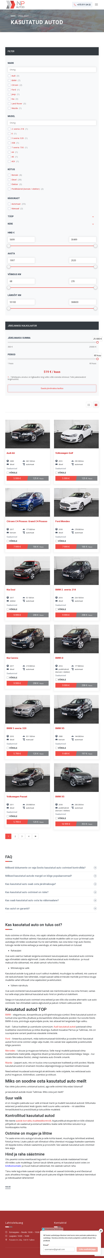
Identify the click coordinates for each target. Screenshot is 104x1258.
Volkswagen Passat (17, 796)
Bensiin (15, 175)
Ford (14, 89)
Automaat (16, 204)
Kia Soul (11, 589)
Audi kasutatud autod (64, 1026)
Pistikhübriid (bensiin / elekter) (26, 189)
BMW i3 (59, 658)
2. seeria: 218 (18, 129)
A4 (13, 152)
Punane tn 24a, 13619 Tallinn (22, 1240)
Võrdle (13, 473)
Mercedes (10, 1050)
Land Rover (17, 103)
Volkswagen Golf (64, 453)
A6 (13, 156)
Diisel (14, 179)
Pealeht (23, 16)
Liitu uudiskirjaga (87, 1249)
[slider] (97, 342)
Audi (13, 75)
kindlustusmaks (13, 1165)
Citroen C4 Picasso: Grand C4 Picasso (27, 521)
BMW (14, 80)
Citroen (15, 85)
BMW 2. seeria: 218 (65, 589)
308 (13, 143)
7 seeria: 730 (18, 147)
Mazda (15, 108)
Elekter (15, 184)
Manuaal (15, 208)
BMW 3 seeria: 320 (16, 728)
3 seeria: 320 (18, 138)
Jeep (14, 94)
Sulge (8, 1187)
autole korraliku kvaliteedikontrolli (33, 1120)
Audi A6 (11, 453)
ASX (13, 161)
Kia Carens (12, 658)
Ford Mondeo (62, 521)
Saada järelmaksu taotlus (52, 388)
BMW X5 (59, 728)
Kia (13, 99)
